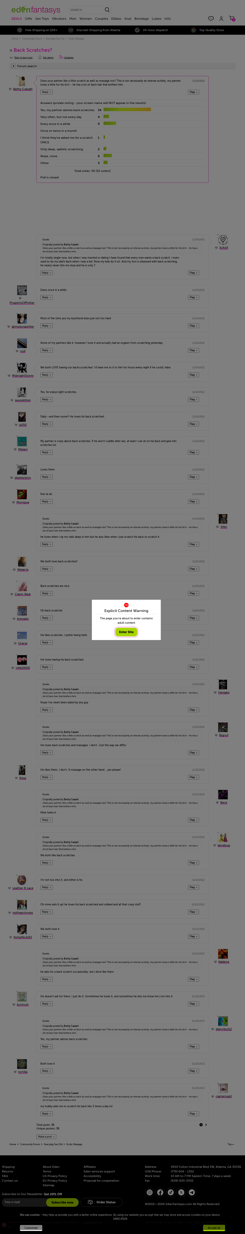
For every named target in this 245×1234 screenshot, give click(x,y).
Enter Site (126, 632)
